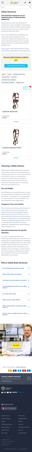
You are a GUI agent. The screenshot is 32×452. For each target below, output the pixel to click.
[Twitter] (19, 371)
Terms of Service (5, 430)
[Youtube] (24, 371)
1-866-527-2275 (16, 351)
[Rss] (10, 371)
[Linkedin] (29, 371)
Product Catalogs (22, 433)
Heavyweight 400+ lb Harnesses (9, 79)
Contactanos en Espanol (24, 427)
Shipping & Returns (22, 418)
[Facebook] (15, 371)
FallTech (9, 74)
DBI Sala (3, 74)
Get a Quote (16, 345)
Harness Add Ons (20, 82)
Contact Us (20, 424)
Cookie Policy (4, 433)
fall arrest (14, 216)
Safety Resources (5, 415)
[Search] (30, 7)
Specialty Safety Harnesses (8, 82)
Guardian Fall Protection (19, 74)
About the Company (5, 418)
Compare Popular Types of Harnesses (16, 65)
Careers (3, 421)
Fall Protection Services (6, 424)
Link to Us (20, 430)
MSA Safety (14, 77)
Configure (16, 121)
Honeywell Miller (6, 77)
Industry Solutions (5, 427)
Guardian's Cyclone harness (16, 220)
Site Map (20, 421)
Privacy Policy (21, 415)
